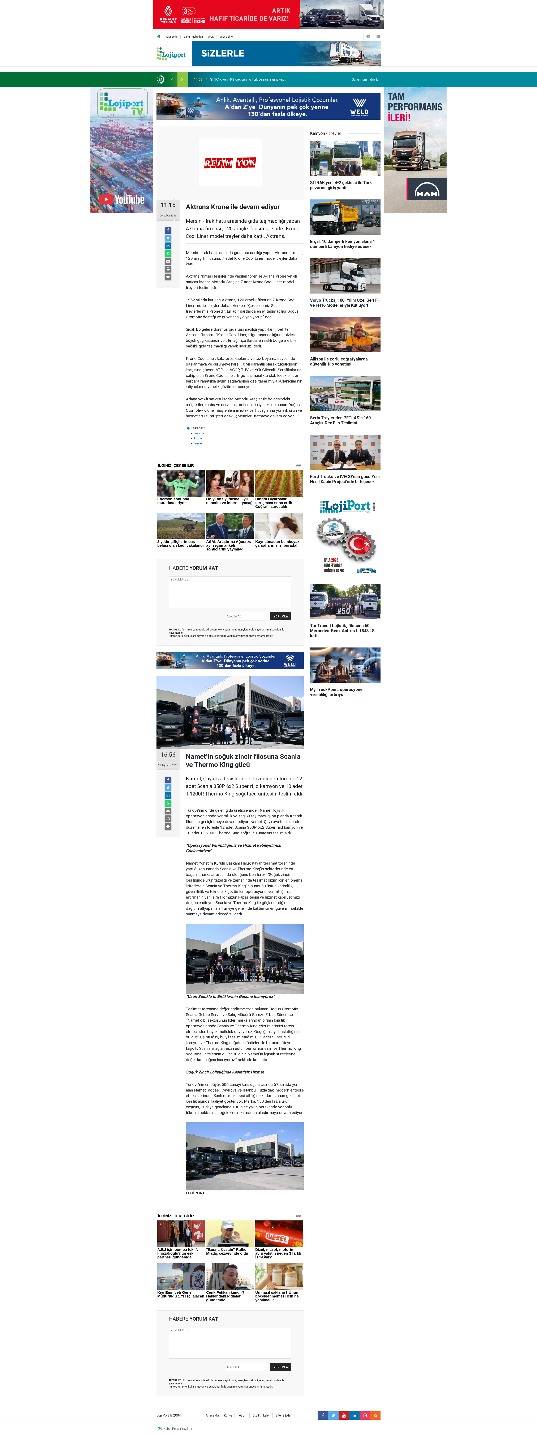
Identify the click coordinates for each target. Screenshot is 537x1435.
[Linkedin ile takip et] (354, 1415)
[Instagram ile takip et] (365, 1415)
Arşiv (211, 36)
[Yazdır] (168, 269)
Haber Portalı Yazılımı (178, 1428)
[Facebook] (168, 230)
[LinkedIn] (168, 245)
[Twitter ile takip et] (333, 1415)
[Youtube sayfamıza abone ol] (344, 1415)
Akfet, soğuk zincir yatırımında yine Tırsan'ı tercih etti (248, 79)
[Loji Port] (171, 53)
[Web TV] (368, 36)
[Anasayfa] (158, 36)
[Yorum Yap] (168, 277)
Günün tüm (366, 79)
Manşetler (172, 36)
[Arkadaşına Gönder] (168, 261)
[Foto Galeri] (378, 36)
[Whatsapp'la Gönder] (168, 253)
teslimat (199, 433)
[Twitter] (168, 238)
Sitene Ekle (226, 36)
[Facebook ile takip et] (323, 1415)
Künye (228, 1415)
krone (198, 438)
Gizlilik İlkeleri (261, 1415)
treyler (198, 443)
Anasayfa (212, 1415)
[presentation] (171, 79)
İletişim (242, 1415)
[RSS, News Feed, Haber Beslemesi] (375, 1415)
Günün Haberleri (193, 36)
